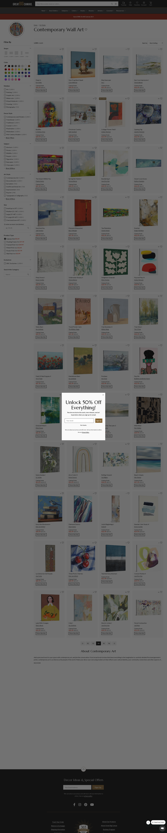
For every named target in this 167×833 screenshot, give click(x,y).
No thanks (83, 425)
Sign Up (98, 421)
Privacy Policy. (85, 432)
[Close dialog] (103, 395)
